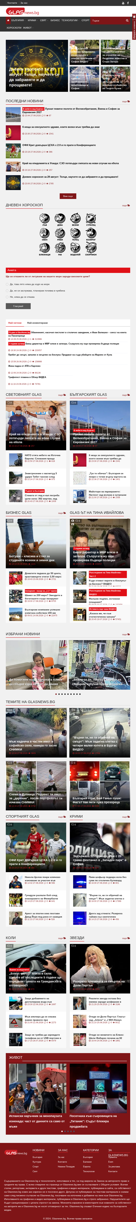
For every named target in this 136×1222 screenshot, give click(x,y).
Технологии (69, 20)
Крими (32, 20)
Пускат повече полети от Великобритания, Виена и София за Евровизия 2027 (71, 110)
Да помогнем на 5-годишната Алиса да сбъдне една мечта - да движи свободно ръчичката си (35, 684)
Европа (86, 1166)
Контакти (12, 2)
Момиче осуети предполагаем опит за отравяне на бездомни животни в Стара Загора (114, 55)
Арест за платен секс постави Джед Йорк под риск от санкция (43, 915)
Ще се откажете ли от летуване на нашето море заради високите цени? (48, 276)
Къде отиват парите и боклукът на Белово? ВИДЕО (107, 582)
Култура (37, 1162)
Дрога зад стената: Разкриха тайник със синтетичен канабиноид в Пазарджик (105, 916)
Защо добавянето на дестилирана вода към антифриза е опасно (38, 1001)
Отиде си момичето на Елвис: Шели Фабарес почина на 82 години (106, 1038)
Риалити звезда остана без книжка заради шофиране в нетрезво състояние (105, 1001)
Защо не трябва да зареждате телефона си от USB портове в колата (43, 1038)
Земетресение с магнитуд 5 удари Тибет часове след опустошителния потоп (41, 476)
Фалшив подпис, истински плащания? (104, 600)
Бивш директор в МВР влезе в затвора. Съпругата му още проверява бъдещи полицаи (64, 343)
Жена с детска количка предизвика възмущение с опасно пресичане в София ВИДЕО (83, 55)
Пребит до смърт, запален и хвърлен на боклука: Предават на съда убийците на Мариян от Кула (60, 355)
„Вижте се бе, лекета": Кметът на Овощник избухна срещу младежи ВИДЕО (97, 684)
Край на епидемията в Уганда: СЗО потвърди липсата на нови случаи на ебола (70, 163)
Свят (43, 20)
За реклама (114, 1166)
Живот (27, 27)
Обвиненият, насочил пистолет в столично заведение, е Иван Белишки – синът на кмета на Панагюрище (67, 334)
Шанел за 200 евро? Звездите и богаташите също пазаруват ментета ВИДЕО (43, 598)
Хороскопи (14, 27)
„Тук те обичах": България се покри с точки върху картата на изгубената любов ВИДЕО (107, 476)
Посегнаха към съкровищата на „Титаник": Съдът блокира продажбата (93, 1121)
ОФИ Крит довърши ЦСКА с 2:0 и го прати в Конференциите (59, 145)
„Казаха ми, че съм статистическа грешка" (102, 615)
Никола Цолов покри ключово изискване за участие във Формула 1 (42, 880)
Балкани (87, 1162)
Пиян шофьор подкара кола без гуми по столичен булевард (107, 879)
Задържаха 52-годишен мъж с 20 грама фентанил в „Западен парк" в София (99, 860)
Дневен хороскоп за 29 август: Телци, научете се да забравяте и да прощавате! (70, 176)
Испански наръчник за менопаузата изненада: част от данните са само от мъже (37, 1121)
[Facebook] (128, 3)
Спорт (86, 20)
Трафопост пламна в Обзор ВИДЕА (27, 377)
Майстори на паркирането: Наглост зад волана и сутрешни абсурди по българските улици (107, 494)
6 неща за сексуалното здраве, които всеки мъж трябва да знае (61, 126)
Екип (110, 1162)
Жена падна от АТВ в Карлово (24, 366)
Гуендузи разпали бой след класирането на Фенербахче (41, 897)
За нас (24, 2)
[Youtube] (123, 3)
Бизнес (55, 20)
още (125, 101)
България (17, 20)
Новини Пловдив (66, 1166)
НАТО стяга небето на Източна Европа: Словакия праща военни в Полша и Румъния (42, 458)
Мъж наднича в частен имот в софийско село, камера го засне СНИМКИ (33, 745)
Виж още (68, 196)
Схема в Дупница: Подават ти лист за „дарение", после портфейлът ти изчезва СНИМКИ (35, 798)
